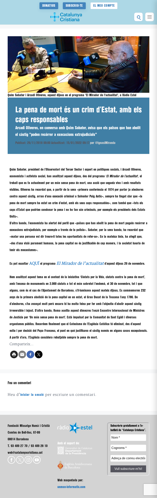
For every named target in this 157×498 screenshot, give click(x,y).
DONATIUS (48, 5)
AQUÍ (34, 263)
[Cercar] (138, 16)
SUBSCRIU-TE (74, 5)
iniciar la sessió (32, 394)
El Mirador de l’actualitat (80, 263)
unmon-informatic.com (71, 487)
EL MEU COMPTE (104, 5)
